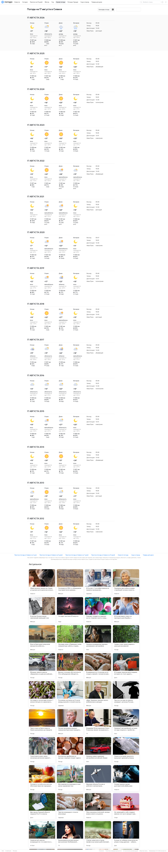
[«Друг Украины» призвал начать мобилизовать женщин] (98, 694)
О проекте (101, 850)
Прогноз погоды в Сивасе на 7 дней (76, 555)
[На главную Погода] (8, 2)
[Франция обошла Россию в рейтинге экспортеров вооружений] (98, 778)
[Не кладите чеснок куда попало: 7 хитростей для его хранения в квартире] (42, 694)
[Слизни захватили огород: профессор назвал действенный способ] (98, 834)
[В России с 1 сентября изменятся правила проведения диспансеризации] (98, 582)
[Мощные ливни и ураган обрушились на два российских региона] (42, 666)
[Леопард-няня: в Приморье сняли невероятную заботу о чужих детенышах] (70, 638)
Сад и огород (135, 555)
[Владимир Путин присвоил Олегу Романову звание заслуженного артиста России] (98, 722)
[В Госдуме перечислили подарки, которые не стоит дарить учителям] (126, 666)
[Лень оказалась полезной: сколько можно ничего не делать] (98, 806)
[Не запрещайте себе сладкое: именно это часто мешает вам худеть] (126, 806)
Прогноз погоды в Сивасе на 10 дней (103, 555)
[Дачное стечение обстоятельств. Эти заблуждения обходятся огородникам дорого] (70, 666)
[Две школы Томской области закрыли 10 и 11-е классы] (42, 806)
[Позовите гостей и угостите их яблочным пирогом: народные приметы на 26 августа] (42, 778)
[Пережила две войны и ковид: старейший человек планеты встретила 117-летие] (126, 582)
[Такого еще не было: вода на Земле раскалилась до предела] (42, 722)
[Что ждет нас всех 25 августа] (70, 610)
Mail (3, 850)
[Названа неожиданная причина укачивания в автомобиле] (98, 638)
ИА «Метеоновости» (161, 850)
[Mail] (2, 2)
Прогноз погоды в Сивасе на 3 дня (25, 555)
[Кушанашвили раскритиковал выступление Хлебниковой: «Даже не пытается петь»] (70, 834)
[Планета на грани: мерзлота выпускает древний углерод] (126, 750)
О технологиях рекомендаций (130, 850)
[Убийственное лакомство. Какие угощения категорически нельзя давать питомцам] (42, 582)
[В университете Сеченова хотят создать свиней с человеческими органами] (98, 666)
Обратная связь (143, 850)
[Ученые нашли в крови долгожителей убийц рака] (126, 778)
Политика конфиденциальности (114, 850)
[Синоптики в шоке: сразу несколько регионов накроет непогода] (42, 750)
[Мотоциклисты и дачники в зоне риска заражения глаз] (70, 778)
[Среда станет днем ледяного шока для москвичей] (126, 638)
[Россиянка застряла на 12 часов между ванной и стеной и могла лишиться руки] (70, 694)
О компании (8, 850)
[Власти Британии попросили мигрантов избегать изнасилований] (42, 638)
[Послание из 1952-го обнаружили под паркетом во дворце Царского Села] (70, 582)
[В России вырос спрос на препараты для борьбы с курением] (126, 610)
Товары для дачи (148, 555)
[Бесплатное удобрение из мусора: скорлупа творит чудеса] (70, 750)
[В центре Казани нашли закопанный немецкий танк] (42, 610)
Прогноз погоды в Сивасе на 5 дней (51, 555)
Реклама (15, 850)
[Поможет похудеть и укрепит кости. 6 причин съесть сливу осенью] (98, 610)
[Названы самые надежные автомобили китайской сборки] (98, 750)
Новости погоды (123, 555)
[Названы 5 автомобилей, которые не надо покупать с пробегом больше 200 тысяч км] (126, 722)
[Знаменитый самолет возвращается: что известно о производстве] (42, 834)
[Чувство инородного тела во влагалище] (70, 806)
